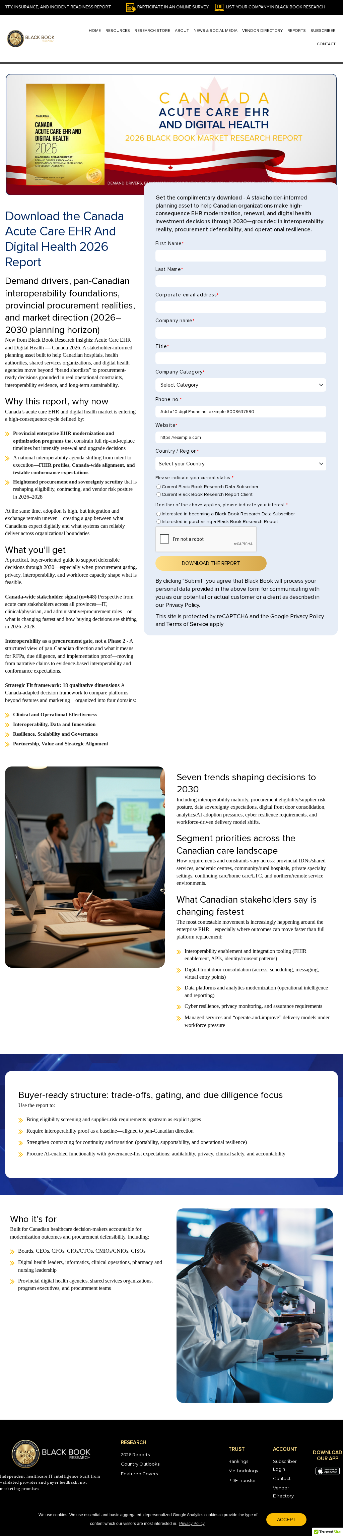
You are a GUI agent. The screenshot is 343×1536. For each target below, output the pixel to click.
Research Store (152, 31)
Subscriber (323, 31)
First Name (169, 243)
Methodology (243, 1470)
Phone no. (168, 399)
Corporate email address (187, 294)
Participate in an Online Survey (137, 7)
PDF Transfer (242, 1480)
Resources (118, 31)
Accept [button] (286, 1519)
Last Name (169, 269)
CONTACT (326, 44)
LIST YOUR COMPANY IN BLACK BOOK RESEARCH (239, 7)
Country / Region (177, 451)
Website (166, 425)
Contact (282, 1478)
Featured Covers (139, 1473)
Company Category (180, 372)
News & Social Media (215, 31)
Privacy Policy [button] (192, 1523)
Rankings (238, 1461)
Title (162, 346)
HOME (95, 31)
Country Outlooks (140, 1464)
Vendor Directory (262, 31)
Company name (175, 320)
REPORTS (296, 31)
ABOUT (182, 31)
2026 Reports (135, 1454)
